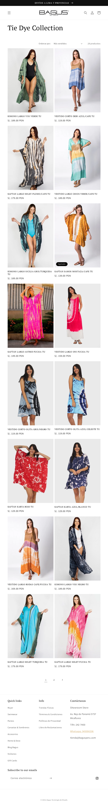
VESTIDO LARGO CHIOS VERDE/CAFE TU (76, 194)
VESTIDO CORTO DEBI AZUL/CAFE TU (74, 116)
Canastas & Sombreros (18, 727)
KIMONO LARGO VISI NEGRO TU (72, 584)
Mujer (10, 707)
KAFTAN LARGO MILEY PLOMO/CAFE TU (29, 194)
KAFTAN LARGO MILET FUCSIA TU (73, 662)
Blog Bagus (13, 747)
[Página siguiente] (62, 680)
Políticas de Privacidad (50, 721)
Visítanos (12, 754)
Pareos (11, 721)
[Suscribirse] (50, 778)
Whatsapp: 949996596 (82, 731)
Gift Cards (12, 760)
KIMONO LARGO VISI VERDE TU (24, 116)
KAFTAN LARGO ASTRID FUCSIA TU (26, 351)
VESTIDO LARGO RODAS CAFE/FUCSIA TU (30, 584)
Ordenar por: (45, 43)
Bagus (49, 800)
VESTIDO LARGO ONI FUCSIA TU (72, 351)
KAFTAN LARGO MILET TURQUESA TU (28, 662)
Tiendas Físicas (46, 707)
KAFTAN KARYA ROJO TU (21, 506)
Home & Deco (14, 740)
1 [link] (45, 679)
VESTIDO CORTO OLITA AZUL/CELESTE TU (77, 429)
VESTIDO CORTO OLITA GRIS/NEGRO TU (29, 429)
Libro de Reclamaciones (50, 727)
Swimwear (13, 714)
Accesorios (13, 734)
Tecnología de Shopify (59, 800)
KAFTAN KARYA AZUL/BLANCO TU (73, 507)
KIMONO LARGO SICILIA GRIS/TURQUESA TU (30, 273)
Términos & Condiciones (50, 714)
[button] (9, 12)
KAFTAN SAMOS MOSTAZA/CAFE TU (74, 271)
